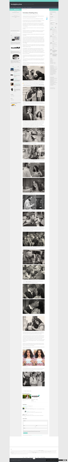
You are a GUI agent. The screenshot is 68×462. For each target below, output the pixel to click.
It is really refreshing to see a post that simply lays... (54, 51)
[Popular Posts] (18, 67)
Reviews (14, 7)
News (22, 7)
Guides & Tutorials (19, 7)
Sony (14, 74)
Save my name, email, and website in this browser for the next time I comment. (31, 431)
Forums (25, 7)
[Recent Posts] (13, 67)
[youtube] (14, 9)
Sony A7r (12, 452)
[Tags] (55, 27)
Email (36, 425)
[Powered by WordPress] (13, 460)
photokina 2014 (35, 451)
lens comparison (36, 450)
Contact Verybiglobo (29, 7)
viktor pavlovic (25, 14)
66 (30, 395)
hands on (30, 450)
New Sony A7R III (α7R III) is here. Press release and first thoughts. (17, 90)
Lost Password (52, 24)
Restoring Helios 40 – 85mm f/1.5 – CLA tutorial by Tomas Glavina (17, 85)
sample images (45, 451)
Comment (24, 420)
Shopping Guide (15, 78)
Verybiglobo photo (16, 4)
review (42, 451)
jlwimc (53, 34)
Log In (56, 23)
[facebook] (15, 9)
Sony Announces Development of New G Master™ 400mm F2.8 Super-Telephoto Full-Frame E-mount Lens (15, 61)
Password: (51, 20)
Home (11, 7)
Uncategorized (15, 79)
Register (51, 23)
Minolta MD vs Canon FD (53, 81)
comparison (24, 450)
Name (24, 425)
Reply (27, 413)
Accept (64, 460)
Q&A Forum (51, 61)
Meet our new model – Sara (26, 399)
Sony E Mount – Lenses (53, 63)
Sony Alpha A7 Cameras (52, 62)
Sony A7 (49, 451)
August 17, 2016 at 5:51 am (30, 414)
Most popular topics (52, 87)
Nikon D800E (31, 451)
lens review (41, 450)
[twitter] (16, 9)
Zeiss (14, 68)
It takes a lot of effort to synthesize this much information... (54, 55)
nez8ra (53, 41)
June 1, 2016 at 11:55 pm (32, 411)
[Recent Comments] (52, 27)
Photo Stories (25, 9)
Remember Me (53, 22)
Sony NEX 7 (35, 452)
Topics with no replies (52, 88)
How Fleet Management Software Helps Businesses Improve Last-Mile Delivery (53, 71)
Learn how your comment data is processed (37, 435)
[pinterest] (17, 9)
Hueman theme (19, 460)
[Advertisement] (16, 24)
